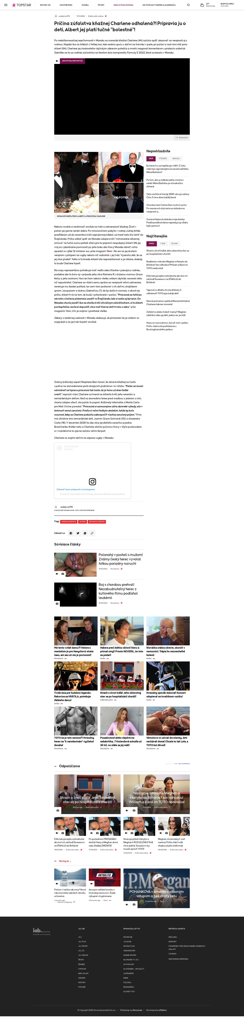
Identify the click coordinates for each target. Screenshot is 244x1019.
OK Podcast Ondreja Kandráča (159, 5)
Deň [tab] (151, 159)
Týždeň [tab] (163, 159)
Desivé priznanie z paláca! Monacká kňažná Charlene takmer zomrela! (168, 302)
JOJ (80, 937)
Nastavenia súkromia (178, 959)
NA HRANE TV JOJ (131, 960)
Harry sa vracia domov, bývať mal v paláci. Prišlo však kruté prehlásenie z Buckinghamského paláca (167, 326)
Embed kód (183, 137)
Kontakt (173, 942)
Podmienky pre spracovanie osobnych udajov (187, 947)
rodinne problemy (69, 522)
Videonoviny (129, 951)
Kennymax (137, 1010)
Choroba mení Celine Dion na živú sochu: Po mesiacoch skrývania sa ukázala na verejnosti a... (166, 208)
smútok (82, 522)
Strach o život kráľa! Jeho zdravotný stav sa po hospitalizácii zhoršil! (167, 252)
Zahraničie (128, 973)
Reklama (173, 937)
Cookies (172, 954)
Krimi (125, 978)
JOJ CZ (81, 951)
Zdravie (81, 978)
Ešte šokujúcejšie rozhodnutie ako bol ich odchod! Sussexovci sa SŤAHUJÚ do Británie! (167, 279)
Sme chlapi (83, 973)
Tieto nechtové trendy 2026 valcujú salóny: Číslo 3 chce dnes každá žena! (167, 196)
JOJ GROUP (83, 955)
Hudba (85, 5)
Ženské (81, 964)
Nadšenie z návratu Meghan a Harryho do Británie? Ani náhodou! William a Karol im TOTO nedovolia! (167, 265)
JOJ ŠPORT (83, 946)
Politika (127, 983)
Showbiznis (66, 5)
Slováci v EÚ (129, 992)
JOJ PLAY (82, 942)
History (81, 983)
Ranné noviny (129, 955)
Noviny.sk (45, 5)
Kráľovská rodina (123, 5)
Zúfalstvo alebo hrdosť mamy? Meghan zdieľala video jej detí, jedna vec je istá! (166, 313)
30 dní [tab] (174, 244)
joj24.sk (127, 942)
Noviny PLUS (129, 946)
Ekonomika (128, 987)
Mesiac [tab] (176, 159)
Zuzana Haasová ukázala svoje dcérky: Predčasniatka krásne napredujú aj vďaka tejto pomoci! (167, 222)
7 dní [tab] (162, 244)
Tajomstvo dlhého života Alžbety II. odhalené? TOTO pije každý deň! (164, 291)
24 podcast (128, 964)
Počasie (82, 987)
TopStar (82, 969)
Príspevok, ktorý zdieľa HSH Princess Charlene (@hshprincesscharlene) (92, 494)
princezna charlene (96, 522)
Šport (101, 5)
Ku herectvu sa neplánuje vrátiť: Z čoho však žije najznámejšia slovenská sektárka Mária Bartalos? (167, 169)
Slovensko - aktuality (133, 969)
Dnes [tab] (151, 244)
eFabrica (162, 1010)
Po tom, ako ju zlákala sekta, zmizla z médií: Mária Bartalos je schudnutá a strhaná (165, 183)
